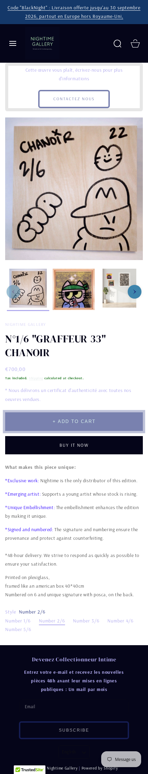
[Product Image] (74, 188)
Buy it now (74, 445)
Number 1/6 (18, 621)
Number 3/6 (86, 621)
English (69, 751)
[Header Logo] (66, 43)
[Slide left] (13, 292)
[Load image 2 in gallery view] (74, 290)
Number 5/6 (18, 629)
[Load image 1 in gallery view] (28, 290)
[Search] (117, 43)
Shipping (36, 378)
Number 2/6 (52, 621)
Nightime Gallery (62, 768)
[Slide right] (134, 292)
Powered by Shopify (100, 768)
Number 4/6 (120, 621)
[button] (12, 43)
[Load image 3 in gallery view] (119, 290)
